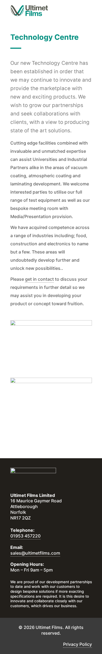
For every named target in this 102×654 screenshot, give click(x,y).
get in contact (39, 279)
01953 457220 (25, 536)
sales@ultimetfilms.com (35, 553)
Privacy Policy (77, 644)
